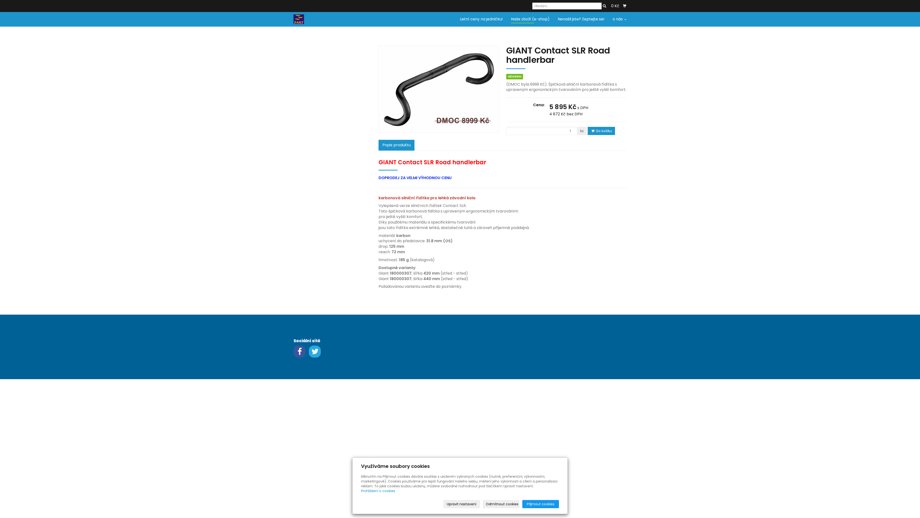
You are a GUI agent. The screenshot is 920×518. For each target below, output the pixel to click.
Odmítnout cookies (502, 504)
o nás (618, 19)
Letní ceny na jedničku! (481, 19)
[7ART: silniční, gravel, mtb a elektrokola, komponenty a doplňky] (298, 19)
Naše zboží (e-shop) (530, 19)
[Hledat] (604, 6)
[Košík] (625, 6)
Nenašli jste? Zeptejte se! (581, 19)
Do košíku (603, 131)
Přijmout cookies (540, 504)
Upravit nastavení (461, 504)
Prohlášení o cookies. (378, 491)
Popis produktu (396, 145)
